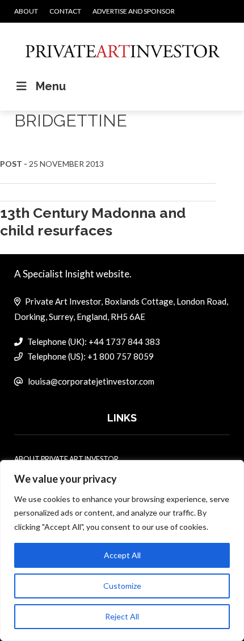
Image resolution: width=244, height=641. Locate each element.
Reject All (122, 616)
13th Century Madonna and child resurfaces (93, 221)
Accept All (122, 555)
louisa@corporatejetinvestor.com (91, 381)
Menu (51, 86)
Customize (122, 586)
